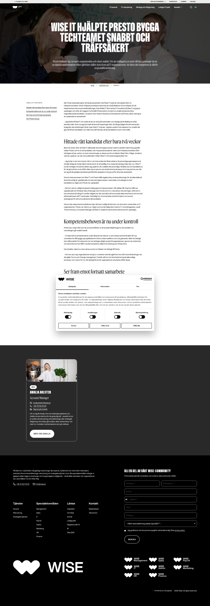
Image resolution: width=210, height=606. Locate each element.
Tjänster (18, 503)
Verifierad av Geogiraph (163, 590)
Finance (39, 536)
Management (41, 509)
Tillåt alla (136, 326)
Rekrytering (17, 513)
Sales (38, 513)
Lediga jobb (71, 520)
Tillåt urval (105, 326)
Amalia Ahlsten (40, 392)
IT (37, 516)
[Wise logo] (20, 7)
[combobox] (126, 499)
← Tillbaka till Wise (21, 1)
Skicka (132, 539)
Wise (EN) (70, 532)
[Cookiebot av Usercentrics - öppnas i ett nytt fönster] (142, 279)
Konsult (16, 509)
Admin (38, 524)
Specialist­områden (47, 503)
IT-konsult (113, 7)
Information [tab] (105, 286)
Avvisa (73, 326)
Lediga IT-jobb (164, 7)
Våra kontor (93, 513)
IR (68, 528)
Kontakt (177, 7)
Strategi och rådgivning (145, 7)
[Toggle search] (191, 7)
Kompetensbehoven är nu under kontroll (41, 111)
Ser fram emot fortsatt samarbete (38, 115)
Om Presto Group (32, 118)
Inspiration (173, 1)
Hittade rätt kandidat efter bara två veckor (41, 107)
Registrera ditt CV (73, 524)
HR (37, 532)
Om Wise (192, 1)
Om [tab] (137, 286)
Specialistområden (157, 1)
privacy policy (180, 530)
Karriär (183, 1)
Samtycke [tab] (72, 286)
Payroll (38, 520)
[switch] (93, 317)
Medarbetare (94, 509)
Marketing (40, 528)
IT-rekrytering (126, 7)
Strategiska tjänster (20, 516)
